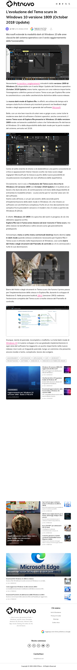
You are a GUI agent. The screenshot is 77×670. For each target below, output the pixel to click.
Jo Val (12, 29)
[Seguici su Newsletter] (38, 645)
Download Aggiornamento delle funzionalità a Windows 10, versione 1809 (52, 390)
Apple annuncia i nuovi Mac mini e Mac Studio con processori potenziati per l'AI (22, 538)
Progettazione (12, 361)
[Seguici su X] (66, 4)
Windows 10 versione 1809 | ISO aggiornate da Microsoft (52, 368)
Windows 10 (11, 343)
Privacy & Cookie (56, 616)
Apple (9, 533)
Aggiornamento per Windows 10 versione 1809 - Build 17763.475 (20, 393)
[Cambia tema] (59, 4)
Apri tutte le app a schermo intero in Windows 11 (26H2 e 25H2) (51, 503)
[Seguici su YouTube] (43, 645)
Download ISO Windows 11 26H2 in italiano (20, 579)
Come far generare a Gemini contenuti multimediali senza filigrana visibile (51, 537)
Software (24, 361)
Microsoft (56, 107)
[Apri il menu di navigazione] (56, 4)
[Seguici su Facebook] (62, 4)
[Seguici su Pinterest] (47, 645)
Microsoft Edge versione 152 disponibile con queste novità (30, 572)
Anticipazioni (25, 358)
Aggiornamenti (12, 358)
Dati (46, 358)
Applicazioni (38, 358)
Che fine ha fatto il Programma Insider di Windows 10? (52, 379)
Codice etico (56, 622)
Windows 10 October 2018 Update (53, 361)
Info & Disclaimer (56, 612)
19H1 (39, 295)
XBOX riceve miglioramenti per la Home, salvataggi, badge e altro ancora (52, 515)
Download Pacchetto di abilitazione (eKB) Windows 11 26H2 (25, 595)
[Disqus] (38, 425)
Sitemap (56, 619)
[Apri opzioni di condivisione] (51, 29)
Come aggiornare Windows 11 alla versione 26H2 (21, 587)
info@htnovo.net (38, 658)
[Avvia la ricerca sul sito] (69, 4)
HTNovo (39, 666)
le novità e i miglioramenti (28, 83)
